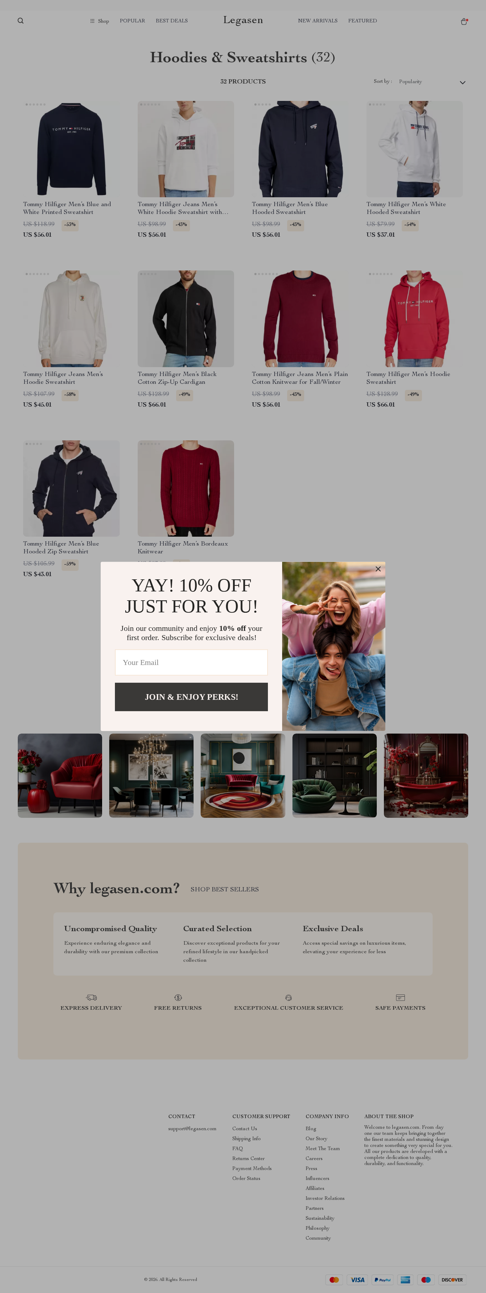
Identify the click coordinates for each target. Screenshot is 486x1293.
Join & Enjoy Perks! (191, 697)
